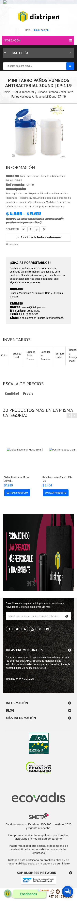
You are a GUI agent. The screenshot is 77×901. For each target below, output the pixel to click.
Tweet (23, 229)
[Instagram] (47, 629)
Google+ (37, 229)
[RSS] (24, 629)
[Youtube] (32, 629)
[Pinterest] (40, 629)
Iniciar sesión (41, 30)
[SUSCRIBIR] (66, 616)
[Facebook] (9, 629)
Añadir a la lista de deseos (41, 237)
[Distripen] (38, 16)
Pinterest (43, 229)
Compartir (30, 229)
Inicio (7, 92)
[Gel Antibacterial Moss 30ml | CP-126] (29, 449)
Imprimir (13, 244)
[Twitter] (17, 629)
